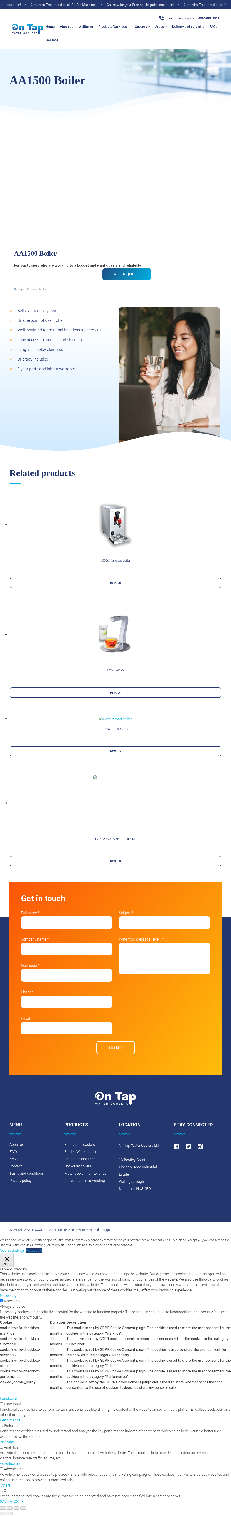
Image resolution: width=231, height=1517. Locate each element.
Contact (52, 40)
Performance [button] (10, 1420)
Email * (26, 1018)
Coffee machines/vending (84, 1180)
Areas (160, 26)
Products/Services (112, 26)
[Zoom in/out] (23, 1508)
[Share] (10, 1508)
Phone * (27, 992)
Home (50, 26)
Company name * (35, 939)
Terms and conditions (26, 1173)
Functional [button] (8, 1398)
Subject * (126, 912)
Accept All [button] (34, 1250)
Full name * (30, 912)
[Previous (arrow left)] (3, 1513)
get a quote (127, 274)
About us (66, 26)
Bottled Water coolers (81, 1151)
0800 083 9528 (208, 18)
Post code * (30, 965)
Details (115, 583)
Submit (115, 1047)
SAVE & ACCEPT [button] (13, 1501)
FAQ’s (213, 26)
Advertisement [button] (11, 1463)
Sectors (141, 26)
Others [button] (5, 1485)
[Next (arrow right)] (10, 1513)
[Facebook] (176, 1146)
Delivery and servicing (188, 26)
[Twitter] (188, 1146)
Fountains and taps (79, 1158)
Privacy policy (20, 1180)
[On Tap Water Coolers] (27, 29)
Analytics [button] (7, 1441)
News (13, 1158)
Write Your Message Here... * (141, 939)
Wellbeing (86, 26)
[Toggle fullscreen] (16, 1508)
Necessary (12, 1300)
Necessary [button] (8, 1295)
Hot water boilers (37, 289)
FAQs (13, 1151)
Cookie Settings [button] (12, 1250)
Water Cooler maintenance (85, 1173)
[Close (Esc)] (3, 1508)
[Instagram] (200, 1146)
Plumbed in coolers (79, 1144)
